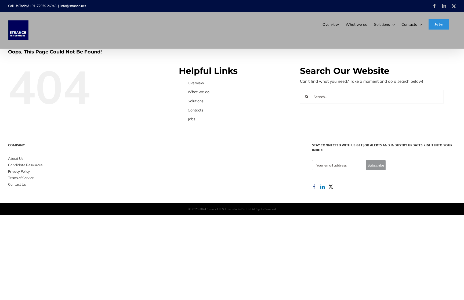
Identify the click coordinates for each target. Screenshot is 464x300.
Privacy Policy (19, 171)
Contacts (195, 110)
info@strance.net (73, 6)
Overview (196, 83)
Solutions (196, 101)
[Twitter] (331, 187)
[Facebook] (314, 187)
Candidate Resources (25, 165)
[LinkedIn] (322, 187)
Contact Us (17, 184)
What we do (198, 91)
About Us (15, 158)
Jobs (191, 119)
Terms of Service (21, 178)
